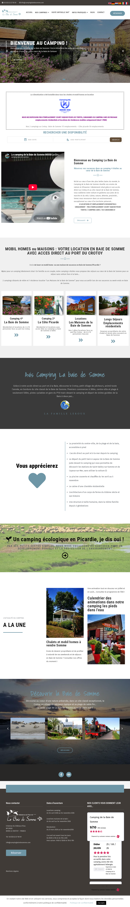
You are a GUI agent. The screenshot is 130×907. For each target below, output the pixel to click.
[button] (8, 728)
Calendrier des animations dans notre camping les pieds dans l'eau (105, 604)
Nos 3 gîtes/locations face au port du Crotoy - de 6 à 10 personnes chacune (81, 332)
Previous (7, 51)
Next (123, 51)
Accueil (29, 12)
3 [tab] (66, 79)
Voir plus (18, 60)
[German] (113, 3)
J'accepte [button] (101, 903)
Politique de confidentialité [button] (81, 903)
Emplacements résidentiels (113, 324)
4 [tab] (68, 79)
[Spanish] (119, 3)
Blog (92, 12)
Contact (100, 12)
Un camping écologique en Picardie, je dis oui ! (68, 539)
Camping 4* (16, 318)
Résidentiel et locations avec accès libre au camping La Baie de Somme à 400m (48, 329)
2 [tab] (63, 79)
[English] (110, 3)
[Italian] (123, 3)
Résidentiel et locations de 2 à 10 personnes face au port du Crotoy (16, 328)
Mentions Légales (12, 871)
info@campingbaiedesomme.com (18, 842)
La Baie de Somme (16, 322)
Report (100, 864)
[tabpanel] (65, 51)
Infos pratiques (79, 12)
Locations (80, 318)
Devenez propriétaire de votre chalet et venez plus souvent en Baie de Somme (113, 333)
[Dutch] (116, 3)
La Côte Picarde (48, 322)
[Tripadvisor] (68, 774)
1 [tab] (61, 79)
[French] (126, 3)
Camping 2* (48, 318)
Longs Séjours (113, 319)
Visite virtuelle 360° (60, 12)
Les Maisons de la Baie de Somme (81, 323)
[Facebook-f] (61, 774)
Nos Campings (41, 12)
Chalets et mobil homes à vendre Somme (63, 643)
